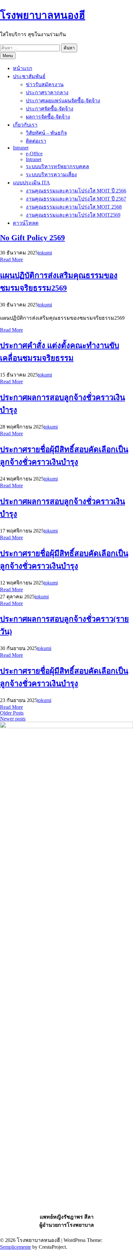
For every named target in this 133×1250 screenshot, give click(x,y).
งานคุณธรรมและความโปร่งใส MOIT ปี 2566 (76, 190)
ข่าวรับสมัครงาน (45, 84)
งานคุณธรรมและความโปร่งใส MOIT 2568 (74, 207)
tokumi (45, 252)
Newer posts (13, 718)
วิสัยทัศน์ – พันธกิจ (46, 133)
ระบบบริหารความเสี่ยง (51, 174)
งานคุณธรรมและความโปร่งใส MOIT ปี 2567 (76, 198)
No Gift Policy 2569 (32, 237)
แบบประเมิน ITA (31, 182)
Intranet (20, 147)
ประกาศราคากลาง (47, 92)
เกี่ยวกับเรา (25, 125)
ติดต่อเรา (36, 141)
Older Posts (12, 713)
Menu (8, 55)
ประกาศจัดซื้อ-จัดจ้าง (49, 108)
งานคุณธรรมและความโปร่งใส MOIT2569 (73, 215)
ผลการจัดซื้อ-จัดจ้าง (48, 116)
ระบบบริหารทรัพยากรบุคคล (57, 166)
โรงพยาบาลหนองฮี (42, 15)
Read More (11, 259)
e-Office (34, 153)
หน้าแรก (22, 68)
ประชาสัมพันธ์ (29, 76)
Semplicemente (15, 1247)
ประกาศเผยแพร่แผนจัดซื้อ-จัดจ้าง (63, 100)
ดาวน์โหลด (25, 223)
